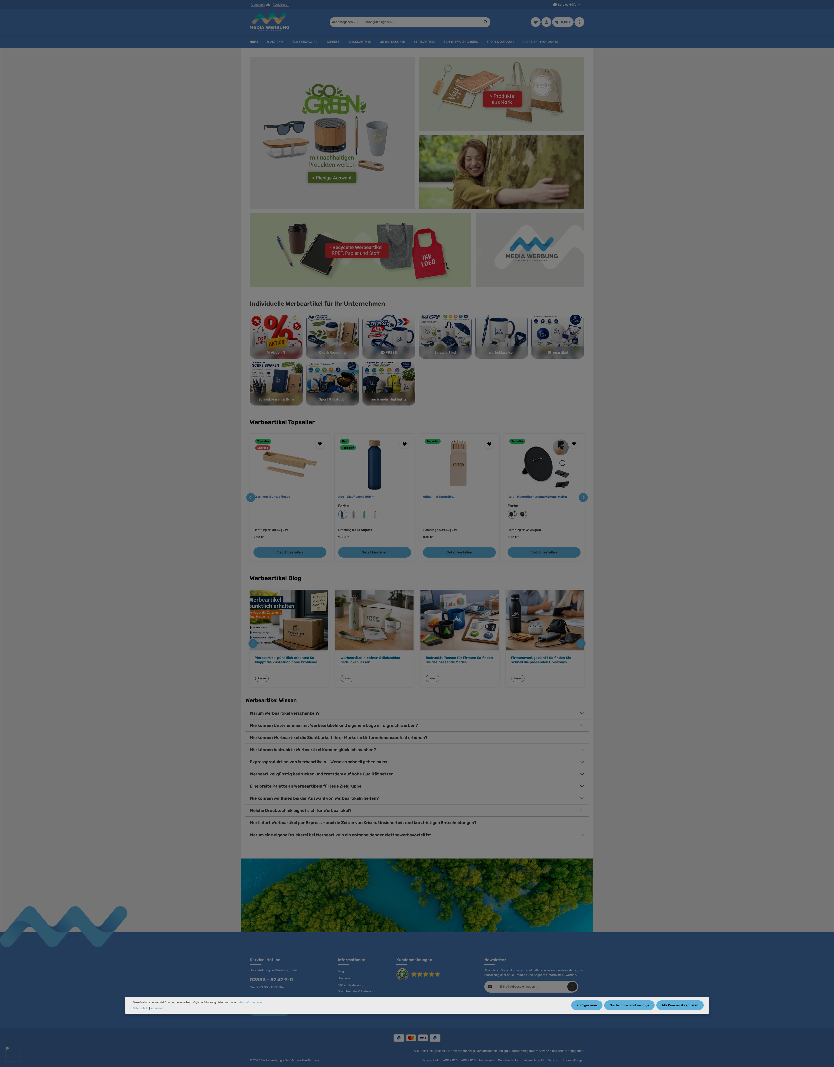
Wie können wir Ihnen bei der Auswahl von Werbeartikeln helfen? (314, 798)
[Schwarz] (512, 514)
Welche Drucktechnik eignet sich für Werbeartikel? (300, 810)
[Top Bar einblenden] (579, 22)
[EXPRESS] (388, 337)
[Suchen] (485, 22)
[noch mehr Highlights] (388, 383)
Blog (341, 971)
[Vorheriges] (250, 497)
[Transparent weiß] (375, 514)
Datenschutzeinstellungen (566, 1060)
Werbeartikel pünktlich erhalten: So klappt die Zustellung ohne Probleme (286, 660)
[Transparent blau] (342, 514)
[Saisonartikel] (445, 337)
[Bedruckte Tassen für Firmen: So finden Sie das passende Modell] (459, 620)
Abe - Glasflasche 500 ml (356, 497)
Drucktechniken (509, 1060)
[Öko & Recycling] (332, 337)
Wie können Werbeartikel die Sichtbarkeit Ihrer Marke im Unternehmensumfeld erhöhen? (338, 737)
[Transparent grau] (353, 514)
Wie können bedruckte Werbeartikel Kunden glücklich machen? (313, 749)
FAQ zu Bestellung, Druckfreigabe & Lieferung (356, 988)
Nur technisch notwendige (629, 1005)
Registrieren (281, 5)
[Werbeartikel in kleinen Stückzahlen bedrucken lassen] (374, 620)
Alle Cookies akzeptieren (680, 1005)
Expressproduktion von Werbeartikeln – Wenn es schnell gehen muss (318, 761)
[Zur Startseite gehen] (269, 22)
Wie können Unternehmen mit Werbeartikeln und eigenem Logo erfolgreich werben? (334, 725)
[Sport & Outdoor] (332, 383)
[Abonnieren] (572, 986)
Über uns (344, 978)
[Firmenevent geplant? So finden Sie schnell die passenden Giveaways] (545, 620)
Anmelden (258, 5)
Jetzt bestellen (290, 552)
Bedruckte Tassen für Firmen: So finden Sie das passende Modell (459, 660)
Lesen (262, 678)
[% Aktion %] (276, 337)
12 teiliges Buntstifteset (271, 497)
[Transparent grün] (364, 514)
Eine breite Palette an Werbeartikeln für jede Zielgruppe (305, 786)
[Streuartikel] (557, 337)
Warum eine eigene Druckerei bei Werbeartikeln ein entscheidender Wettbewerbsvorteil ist (340, 834)
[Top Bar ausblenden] (830, 5)
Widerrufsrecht (534, 1060)
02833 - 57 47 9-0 (271, 980)
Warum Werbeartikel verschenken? (284, 713)
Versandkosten (486, 1051)
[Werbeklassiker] (501, 337)
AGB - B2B (468, 1060)
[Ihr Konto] (546, 22)
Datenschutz (431, 1060)
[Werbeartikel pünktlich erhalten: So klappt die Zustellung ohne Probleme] (289, 620)
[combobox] (419, 22)
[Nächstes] (583, 497)
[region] (417, 497)
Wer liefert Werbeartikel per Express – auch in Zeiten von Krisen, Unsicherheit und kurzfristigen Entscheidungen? (363, 822)
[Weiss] (523, 514)
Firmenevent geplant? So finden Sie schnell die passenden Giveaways (541, 660)
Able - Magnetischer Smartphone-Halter (537, 497)
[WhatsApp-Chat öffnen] (12, 1054)
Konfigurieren (587, 1005)
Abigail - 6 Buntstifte (438, 497)
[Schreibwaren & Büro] (276, 383)
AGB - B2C (450, 1060)
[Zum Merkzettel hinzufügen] (320, 444)
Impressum (487, 1060)
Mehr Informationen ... (252, 1002)
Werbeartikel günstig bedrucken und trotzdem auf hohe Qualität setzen (322, 774)
